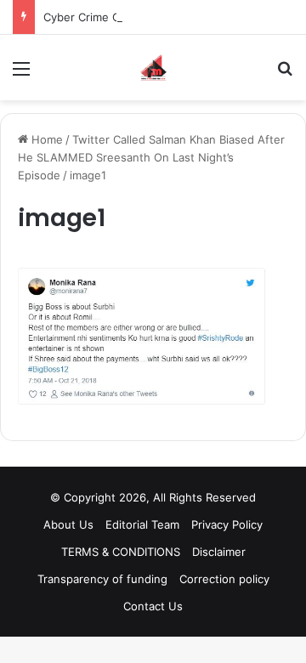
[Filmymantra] (153, 67)
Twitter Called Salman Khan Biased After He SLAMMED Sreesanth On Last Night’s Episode (151, 157)
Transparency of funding (102, 579)
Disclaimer (219, 551)
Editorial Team (142, 524)
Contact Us (153, 606)
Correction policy (224, 579)
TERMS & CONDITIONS (120, 551)
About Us (68, 524)
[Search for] (284, 74)
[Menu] (21, 74)
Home (45, 139)
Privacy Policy (227, 524)
